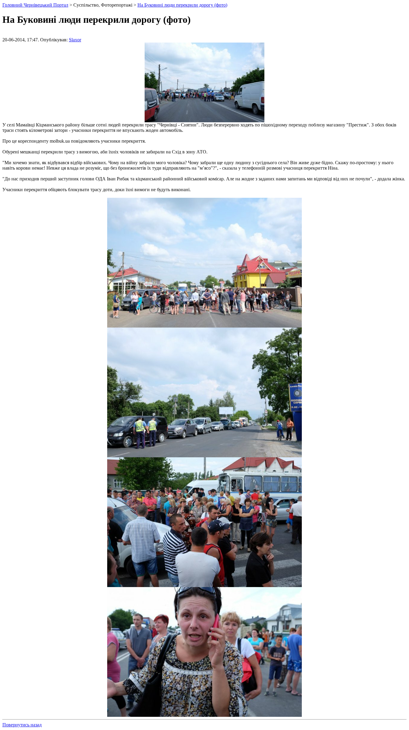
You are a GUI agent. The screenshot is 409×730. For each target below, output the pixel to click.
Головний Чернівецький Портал (35, 4)
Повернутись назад (22, 724)
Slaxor (75, 39)
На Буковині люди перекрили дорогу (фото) (182, 4)
